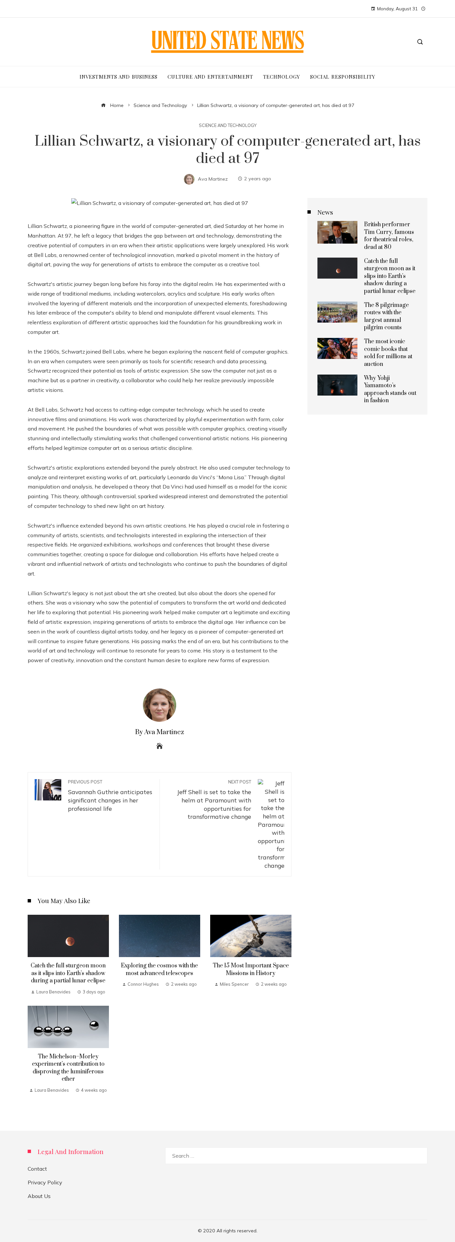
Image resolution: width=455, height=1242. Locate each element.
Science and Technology (227, 125)
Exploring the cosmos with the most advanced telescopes (159, 969)
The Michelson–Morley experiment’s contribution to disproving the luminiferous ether (68, 1068)
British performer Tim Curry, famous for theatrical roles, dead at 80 (389, 236)
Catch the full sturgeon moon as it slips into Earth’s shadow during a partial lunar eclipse (68, 973)
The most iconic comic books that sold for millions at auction (388, 353)
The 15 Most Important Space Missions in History (251, 969)
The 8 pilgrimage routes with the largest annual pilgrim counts (386, 316)
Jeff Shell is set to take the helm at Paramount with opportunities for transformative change (214, 799)
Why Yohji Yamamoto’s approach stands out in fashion (390, 389)
